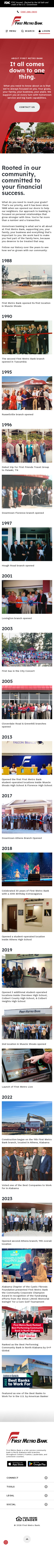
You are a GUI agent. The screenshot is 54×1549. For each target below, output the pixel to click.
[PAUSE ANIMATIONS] (6, 1542)
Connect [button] (12, 1477)
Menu (9, 30)
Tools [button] (11, 1486)
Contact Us (27, 107)
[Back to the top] (27, 1539)
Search (29, 31)
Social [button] (11, 1504)
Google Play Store (37, 1464)
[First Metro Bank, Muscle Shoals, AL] (27, 21)
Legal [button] (10, 1495)
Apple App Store (16, 1464)
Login (46, 31)
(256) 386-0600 (29, 12)
